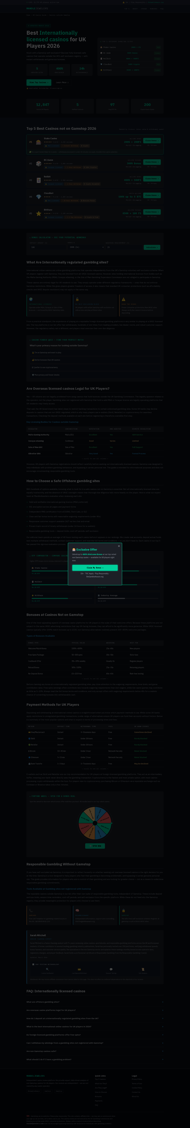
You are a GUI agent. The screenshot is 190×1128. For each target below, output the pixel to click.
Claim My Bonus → (95, 568)
